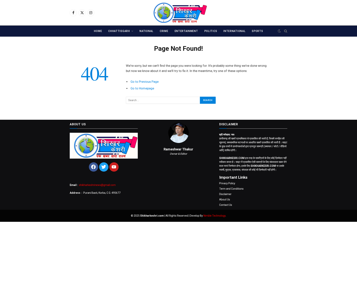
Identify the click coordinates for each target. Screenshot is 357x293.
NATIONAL (146, 31)
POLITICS (210, 31)
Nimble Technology (214, 215)
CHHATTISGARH (119, 31)
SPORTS (257, 31)
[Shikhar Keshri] (178, 12)
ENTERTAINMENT (186, 31)
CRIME (164, 31)
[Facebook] (93, 167)
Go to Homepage (142, 88)
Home (98, 31)
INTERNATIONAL (234, 31)
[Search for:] (163, 100)
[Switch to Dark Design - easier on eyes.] (279, 31)
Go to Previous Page (145, 81)
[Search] (285, 31)
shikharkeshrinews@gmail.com (97, 184)
